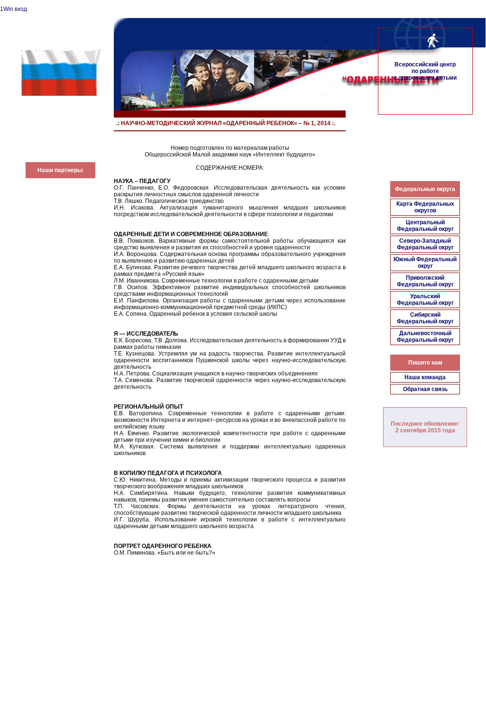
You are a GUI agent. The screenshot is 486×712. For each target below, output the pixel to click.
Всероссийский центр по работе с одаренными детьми (425, 71)
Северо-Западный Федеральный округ (425, 244)
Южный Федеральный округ (425, 262)
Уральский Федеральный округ (425, 299)
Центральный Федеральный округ (425, 225)
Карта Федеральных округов (425, 207)
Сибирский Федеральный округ (425, 318)
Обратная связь (425, 389)
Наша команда (425, 377)
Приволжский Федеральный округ (425, 281)
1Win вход (13, 9)
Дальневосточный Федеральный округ (425, 336)
